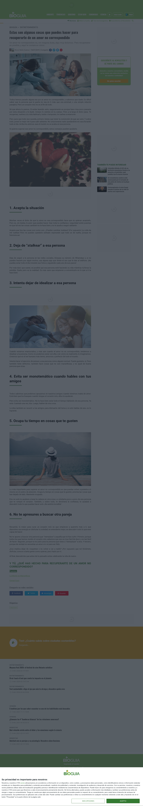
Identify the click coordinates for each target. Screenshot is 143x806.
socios (22, 783)
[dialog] (71, 786)
